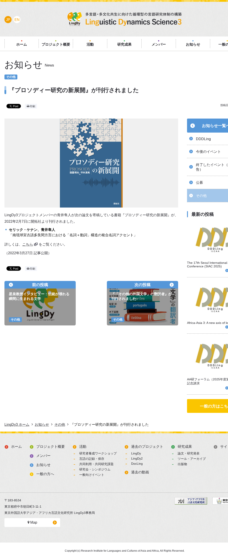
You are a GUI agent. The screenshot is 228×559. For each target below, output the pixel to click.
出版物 (182, 464)
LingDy (136, 453)
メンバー (43, 456)
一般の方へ (45, 474)
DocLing (137, 463)
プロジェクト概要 (50, 446)
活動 (82, 446)
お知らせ (43, 465)
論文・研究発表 (189, 453)
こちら (27, 244)
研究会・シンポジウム (94, 469)
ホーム (16, 446)
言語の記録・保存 (91, 458)
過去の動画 (140, 472)
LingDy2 (137, 458)
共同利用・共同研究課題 (96, 464)
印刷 (32, 106)
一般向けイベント (91, 474)
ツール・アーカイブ (192, 458)
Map (33, 522)
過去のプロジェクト (147, 446)
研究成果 (185, 446)
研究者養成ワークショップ (98, 453)
